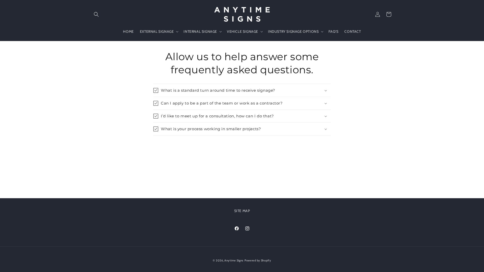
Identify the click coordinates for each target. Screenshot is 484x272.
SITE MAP (242, 211)
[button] (96, 14)
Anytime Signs (234, 260)
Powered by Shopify (258, 260)
